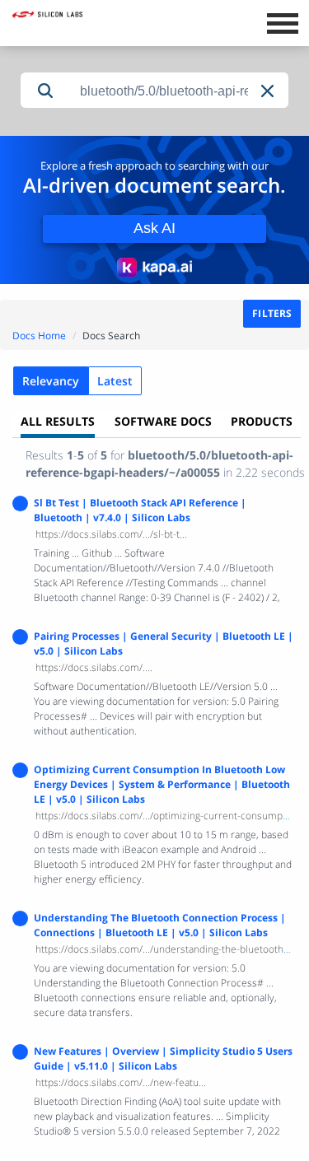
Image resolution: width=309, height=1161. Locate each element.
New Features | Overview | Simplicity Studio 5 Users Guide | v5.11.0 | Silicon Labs (163, 1058)
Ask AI (154, 228)
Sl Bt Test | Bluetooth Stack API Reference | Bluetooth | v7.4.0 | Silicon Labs (140, 510)
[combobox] (179, 91)
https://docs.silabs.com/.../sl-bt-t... (111, 534)
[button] (268, 91)
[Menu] (282, 21)
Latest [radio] (115, 381)
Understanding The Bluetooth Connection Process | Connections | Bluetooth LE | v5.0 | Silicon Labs (160, 925)
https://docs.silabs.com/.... (93, 667)
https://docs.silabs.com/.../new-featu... (120, 1082)
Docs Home (39, 336)
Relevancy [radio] (50, 381)
